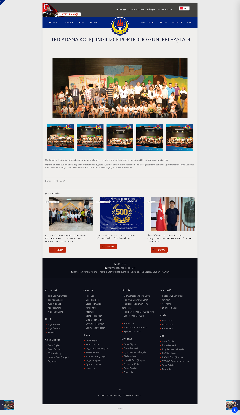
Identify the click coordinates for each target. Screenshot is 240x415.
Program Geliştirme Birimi (136, 299)
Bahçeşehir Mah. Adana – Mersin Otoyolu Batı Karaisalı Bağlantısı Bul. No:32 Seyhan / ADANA (121, 271)
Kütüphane (91, 307)
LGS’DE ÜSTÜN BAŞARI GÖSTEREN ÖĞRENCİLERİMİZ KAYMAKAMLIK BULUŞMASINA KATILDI (65, 238)
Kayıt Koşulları (54, 324)
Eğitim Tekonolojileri (95, 327)
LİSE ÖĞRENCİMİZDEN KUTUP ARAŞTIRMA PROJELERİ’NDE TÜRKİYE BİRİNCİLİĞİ (169, 238)
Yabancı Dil (129, 323)
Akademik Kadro (55, 311)
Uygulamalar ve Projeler (97, 348)
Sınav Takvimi (130, 368)
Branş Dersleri (54, 349)
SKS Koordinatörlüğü (134, 315)
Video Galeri (167, 324)
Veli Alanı (166, 303)
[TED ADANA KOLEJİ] (120, 26)
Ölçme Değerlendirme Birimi (137, 295)
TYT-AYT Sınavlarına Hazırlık (175, 361)
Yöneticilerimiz (54, 307)
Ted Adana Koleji (55, 299)
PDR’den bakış (54, 353)
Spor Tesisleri (92, 299)
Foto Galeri (167, 320)
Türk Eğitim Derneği (57, 295)
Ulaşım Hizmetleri (94, 319)
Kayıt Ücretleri (54, 328)
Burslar (51, 332)
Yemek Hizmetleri (94, 315)
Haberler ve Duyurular (172, 295)
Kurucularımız (54, 303)
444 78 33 (121, 263)
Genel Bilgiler (54, 345)
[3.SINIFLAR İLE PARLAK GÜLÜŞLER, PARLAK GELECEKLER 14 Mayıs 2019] (7, 405)
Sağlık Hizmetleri (94, 303)
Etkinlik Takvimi (165, 9)
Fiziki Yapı (90, 295)
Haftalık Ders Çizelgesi (58, 357)
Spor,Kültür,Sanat (132, 331)
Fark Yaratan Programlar (135, 327)
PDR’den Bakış (92, 352)
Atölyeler (90, 311)
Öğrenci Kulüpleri (94, 364)
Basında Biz (167, 328)
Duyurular (52, 361)
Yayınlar (166, 299)
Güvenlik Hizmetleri (95, 323)
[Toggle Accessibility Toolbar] (235, 410)
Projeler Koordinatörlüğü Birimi (139, 311)
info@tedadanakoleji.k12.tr (121, 267)
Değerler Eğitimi (93, 360)
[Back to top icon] (120, 389)
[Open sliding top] (3, 3)
